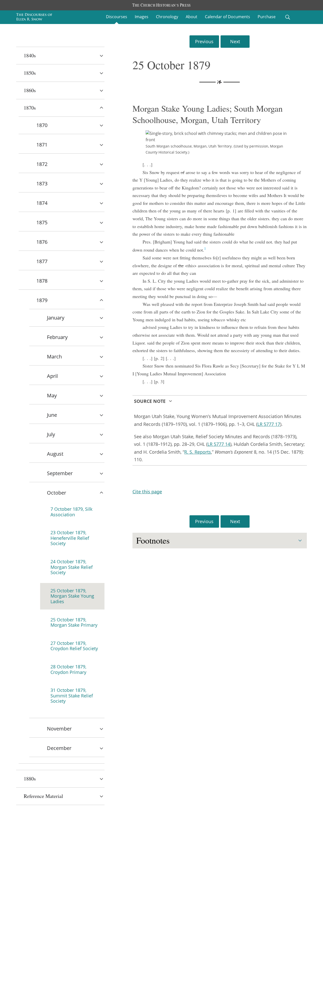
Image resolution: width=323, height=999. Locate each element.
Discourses (116, 16)
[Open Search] (287, 17)
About (191, 16)
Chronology (167, 16)
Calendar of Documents (227, 16)
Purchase (267, 16)
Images (141, 16)
